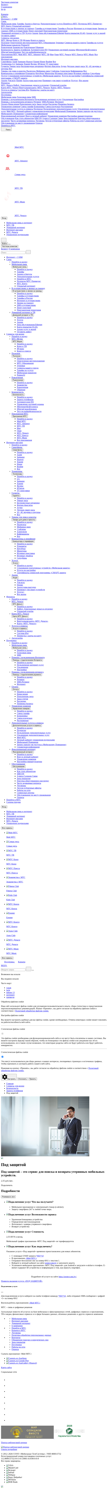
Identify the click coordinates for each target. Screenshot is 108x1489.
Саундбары (95, 73)
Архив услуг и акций (95, 33)
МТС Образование (46, 43)
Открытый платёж (58, 85)
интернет (10, 995)
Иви (52, 54)
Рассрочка (52, 104)
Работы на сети (77, 121)
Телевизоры (6, 64)
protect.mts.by (51, 1263)
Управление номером (10, 106)
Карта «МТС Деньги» (61, 87)
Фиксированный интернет (13, 116)
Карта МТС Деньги (10, 87)
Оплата (4, 104)
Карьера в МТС (19, 1330)
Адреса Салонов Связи (52, 118)
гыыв (8, 988)
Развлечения (6, 47)
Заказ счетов (42, 104)
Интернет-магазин (9, 59)
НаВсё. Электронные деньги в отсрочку (31, 85)
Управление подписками (17, 234)
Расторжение (67, 106)
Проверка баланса (66, 104)
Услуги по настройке (71, 76)
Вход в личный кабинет (36, 116)
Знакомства (18, 47)
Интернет (59, 102)
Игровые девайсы (81, 73)
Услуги (28, 33)
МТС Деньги (65, 54)
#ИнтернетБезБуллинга (86, 50)
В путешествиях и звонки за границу (18, 28)
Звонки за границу (25, 303)
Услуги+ (74, 80)
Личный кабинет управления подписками (35, 111)
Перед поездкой (36, 31)
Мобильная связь (8, 24)
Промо (19, 80)
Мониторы (49, 73)
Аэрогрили (65, 71)
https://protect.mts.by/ (67, 1277)
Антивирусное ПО (39, 50)
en (5, 9)
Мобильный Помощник (65, 111)
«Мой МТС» (31, 1258)
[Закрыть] (2, 1292)
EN (5, 965)
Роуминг (37, 102)
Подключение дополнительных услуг (60, 109)
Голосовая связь (24, 97)
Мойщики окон (43, 71)
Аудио (63, 66)
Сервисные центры (93, 121)
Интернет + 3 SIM (9, 19)
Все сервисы (7, 828)
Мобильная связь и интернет (19, 223)
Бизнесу (4, 4)
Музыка (26, 40)
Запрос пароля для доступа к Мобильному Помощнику (41, 744)
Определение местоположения (24, 43)
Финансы (5, 83)
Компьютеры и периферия (13, 73)
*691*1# (40, 1256)
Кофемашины (77, 71)
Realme (49, 61)
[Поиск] (28, 252)
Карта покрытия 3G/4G (75, 33)
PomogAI (25, 45)
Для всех (12, 80)
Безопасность (7, 50)
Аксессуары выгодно (32, 80)
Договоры (40, 121)
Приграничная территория (55, 31)
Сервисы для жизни (10, 38)
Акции (35, 33)
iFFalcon (41, 64)
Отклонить (22, 1079)
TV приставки (52, 64)
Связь (4, 21)
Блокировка (39, 106)
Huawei (29, 61)
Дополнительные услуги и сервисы (17, 109)
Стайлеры (55, 71)
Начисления (13, 104)
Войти (4, 244)
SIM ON (38, 118)
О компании (6, 7)
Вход (4, 218)
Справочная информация (36, 114)
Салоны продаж (13, 802)
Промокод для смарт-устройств (56, 80)
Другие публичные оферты (57, 121)
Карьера (4, 14)
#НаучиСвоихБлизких (11, 52)
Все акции (83, 80)
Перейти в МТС (70, 24)
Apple (14, 61)
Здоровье (60, 43)
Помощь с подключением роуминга (17, 102)
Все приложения (24, 440)
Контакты (16, 1337)
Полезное (5, 43)
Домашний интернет (15, 227)
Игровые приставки (64, 73)
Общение (39, 47)
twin (8, 990)
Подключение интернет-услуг (48, 99)
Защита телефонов (22, 50)
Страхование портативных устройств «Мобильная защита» (34, 76)
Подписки (38, 109)
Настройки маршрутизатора (79, 116)
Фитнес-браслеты (52, 66)
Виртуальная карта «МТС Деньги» (34, 87)
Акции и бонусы (32, 24)
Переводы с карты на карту (42, 90)
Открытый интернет (21, 26)
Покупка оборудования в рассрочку (33, 781)
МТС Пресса (77, 54)
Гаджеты (5, 66)
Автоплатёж (6, 92)
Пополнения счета (27, 104)
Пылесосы (31, 71)
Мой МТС (23, 54)
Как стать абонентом (24, 118)
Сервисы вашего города (75, 43)
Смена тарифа (27, 106)
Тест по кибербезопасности (34, 52)
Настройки (79, 99)
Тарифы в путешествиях (46, 28)
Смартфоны (6, 61)
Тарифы (20, 24)
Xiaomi (36, 61)
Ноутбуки (39, 73)
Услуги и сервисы (9, 90)
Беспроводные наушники (32, 66)
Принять (32, 1079)
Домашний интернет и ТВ (13, 33)
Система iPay (24, 90)
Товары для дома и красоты (13, 71)
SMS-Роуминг (48, 102)
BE (2, 965)
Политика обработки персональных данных (31, 1335)
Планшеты (30, 73)
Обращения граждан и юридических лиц (30, 1340)
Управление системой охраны (61, 50)
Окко (56, 54)
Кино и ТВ (18, 40)
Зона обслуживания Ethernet (51, 33)
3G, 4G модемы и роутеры (28, 512)
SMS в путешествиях (18, 31)
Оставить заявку (8, 35)
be (2, 9)
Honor (42, 61)
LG (13, 64)
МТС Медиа (6, 40)
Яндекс (34, 64)
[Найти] (28, 969)
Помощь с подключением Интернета (17, 99)
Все (54, 61)
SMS (34, 97)
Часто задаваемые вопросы (23, 121)
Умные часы (15, 66)
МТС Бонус (6, 26)
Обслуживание (8, 118)
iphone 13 (10, 992)
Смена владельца (53, 106)
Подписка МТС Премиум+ (90, 24)
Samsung (22, 61)
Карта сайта (6, 1367)
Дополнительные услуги (51, 24)
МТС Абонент (34, 54)
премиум (10, 997)
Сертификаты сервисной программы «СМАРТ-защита (41, 573)
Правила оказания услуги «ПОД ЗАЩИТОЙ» (22, 1281)
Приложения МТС (9, 54)
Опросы (39, 123)
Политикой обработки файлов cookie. (32, 1011)
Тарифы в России (65, 28)
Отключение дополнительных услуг (33, 735)
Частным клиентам (9, 2)
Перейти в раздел (19, 262)
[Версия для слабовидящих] (2, 12)
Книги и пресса (38, 40)
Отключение (67, 99)
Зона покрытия (70, 118)
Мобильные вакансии (11, 45)
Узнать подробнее (9, 1449)
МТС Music (89, 54)
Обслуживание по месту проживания (18, 123)
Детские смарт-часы (76, 66)
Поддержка (6, 95)
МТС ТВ (45, 54)
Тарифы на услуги (95, 43)
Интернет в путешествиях (85, 28)
